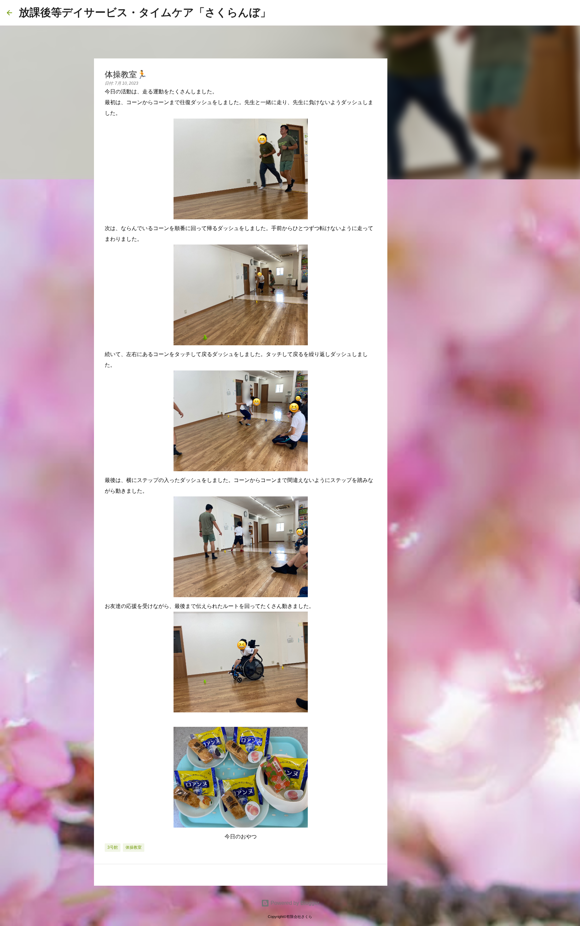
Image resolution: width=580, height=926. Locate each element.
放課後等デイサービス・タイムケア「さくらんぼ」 (145, 12)
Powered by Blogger (294, 903)
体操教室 (134, 847)
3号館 (112, 847)
